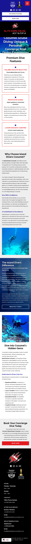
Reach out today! (15, 306)
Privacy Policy (19, 539)
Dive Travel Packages (15, 13)
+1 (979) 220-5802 (9, 526)
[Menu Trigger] (27, 3)
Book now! (15, 443)
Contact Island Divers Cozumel (11, 431)
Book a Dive (15, 18)
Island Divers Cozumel (10, 160)
